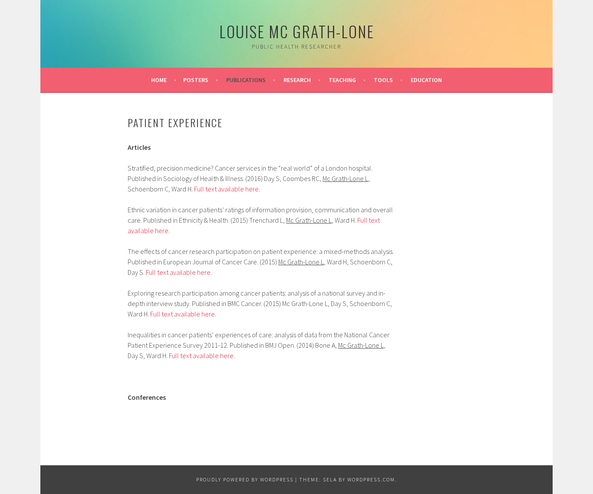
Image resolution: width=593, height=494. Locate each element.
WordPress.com (371, 479)
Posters (195, 80)
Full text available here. (201, 355)
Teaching (342, 80)
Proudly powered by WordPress (244, 479)
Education (426, 80)
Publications (246, 80)
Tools (383, 80)
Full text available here (226, 188)
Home (159, 80)
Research (297, 80)
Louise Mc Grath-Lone (296, 31)
